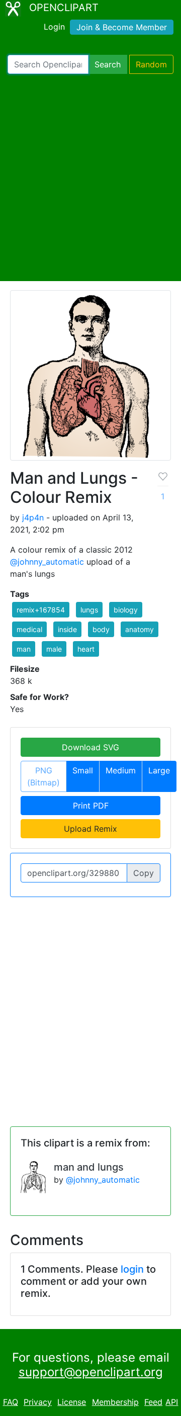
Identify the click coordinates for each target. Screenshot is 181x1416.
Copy (143, 873)
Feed (153, 1402)
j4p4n (33, 517)
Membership (115, 1402)
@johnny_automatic (47, 562)
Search (108, 64)
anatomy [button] (139, 629)
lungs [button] (89, 609)
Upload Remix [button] (90, 829)
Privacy (38, 1402)
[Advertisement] (90, 177)
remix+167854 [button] (41, 609)
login (132, 1269)
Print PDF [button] (91, 806)
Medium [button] (121, 770)
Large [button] (159, 770)
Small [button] (82, 770)
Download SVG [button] (90, 747)
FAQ (10, 1402)
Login (54, 27)
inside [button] (67, 629)
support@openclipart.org (91, 1372)
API (171, 1402)
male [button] (54, 649)
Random (151, 64)
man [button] (24, 649)
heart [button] (86, 649)
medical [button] (29, 629)
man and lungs (89, 1167)
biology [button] (126, 609)
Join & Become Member (121, 27)
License (71, 1402)
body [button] (101, 629)
